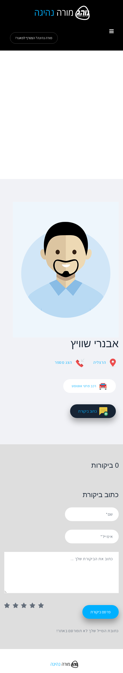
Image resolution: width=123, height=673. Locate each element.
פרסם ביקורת (100, 611)
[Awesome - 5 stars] (42, 606)
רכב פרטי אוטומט (84, 386)
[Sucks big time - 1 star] (8, 606)
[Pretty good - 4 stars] (34, 606)
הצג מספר (63, 362)
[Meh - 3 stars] (25, 606)
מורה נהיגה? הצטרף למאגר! (33, 38)
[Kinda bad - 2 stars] (17, 606)
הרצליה (99, 362)
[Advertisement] (61, 114)
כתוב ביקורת (87, 411)
